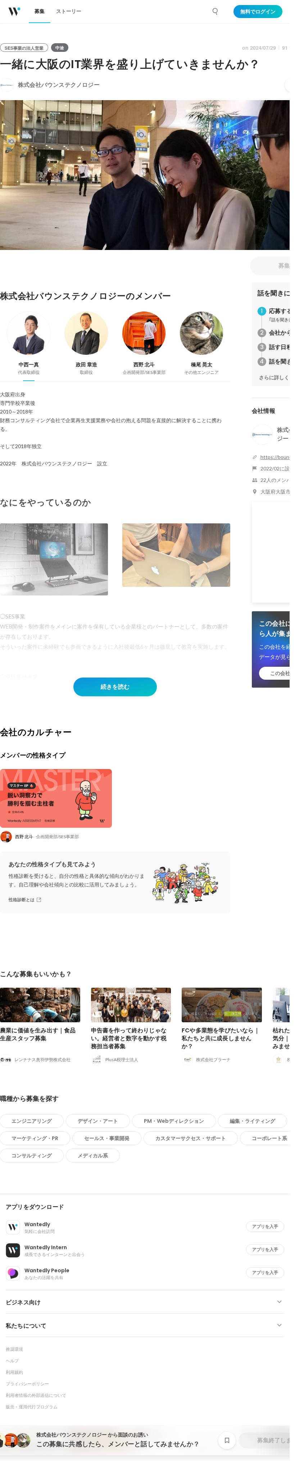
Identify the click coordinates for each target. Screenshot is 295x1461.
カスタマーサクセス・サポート (190, 1138)
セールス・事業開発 (107, 1138)
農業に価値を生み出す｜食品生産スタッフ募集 (38, 1034)
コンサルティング (32, 1155)
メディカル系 (93, 1155)
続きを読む (115, 687)
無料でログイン (258, 11)
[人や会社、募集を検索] (215, 11)
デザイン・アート (98, 1121)
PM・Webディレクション (174, 1121)
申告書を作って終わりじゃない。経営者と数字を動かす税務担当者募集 (129, 1038)
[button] (148, 1207)
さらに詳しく (274, 377)
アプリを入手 (265, 1226)
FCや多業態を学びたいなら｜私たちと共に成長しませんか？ (221, 1038)
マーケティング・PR (35, 1138)
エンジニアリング (32, 1121)
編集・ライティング (252, 1121)
